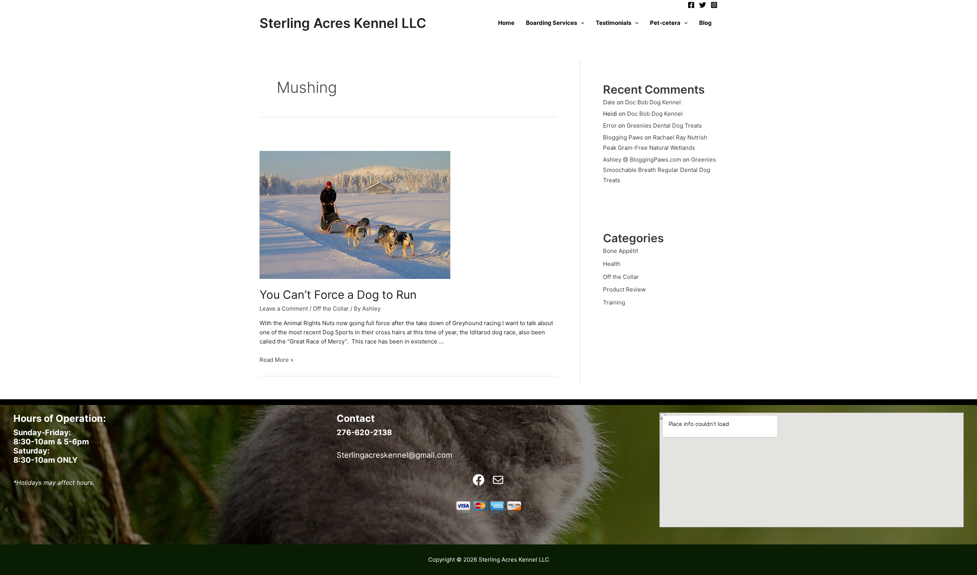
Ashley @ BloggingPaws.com (642, 159)
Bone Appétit (620, 250)
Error (610, 125)
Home (506, 22)
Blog (705, 22)
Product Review (624, 289)
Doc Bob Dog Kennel (653, 102)
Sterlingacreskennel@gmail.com (394, 455)
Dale (609, 102)
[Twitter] (702, 5)
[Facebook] (691, 5)
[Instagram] (714, 5)
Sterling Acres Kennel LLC (343, 23)
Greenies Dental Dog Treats (664, 125)
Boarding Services (551, 22)
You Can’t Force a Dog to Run (338, 294)
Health (612, 263)
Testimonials (613, 22)
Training (614, 302)
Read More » (276, 359)
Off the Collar (331, 308)
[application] (580, 23)
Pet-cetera (665, 22)
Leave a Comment (284, 308)
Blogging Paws (623, 137)
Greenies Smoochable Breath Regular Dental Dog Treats (659, 170)
